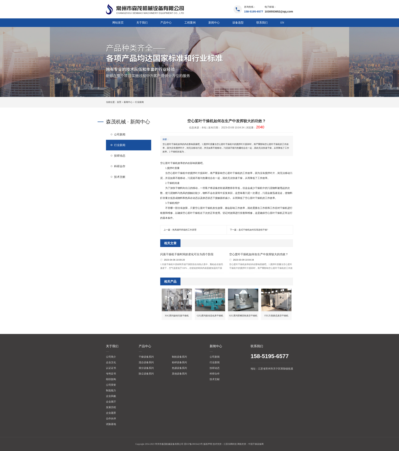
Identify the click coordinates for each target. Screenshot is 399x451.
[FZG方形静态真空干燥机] (276, 299)
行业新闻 (139, 102)
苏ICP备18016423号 (193, 444)
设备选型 (238, 22)
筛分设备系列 (146, 368)
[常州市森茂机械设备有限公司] (145, 9)
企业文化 (111, 362)
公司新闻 (119, 134)
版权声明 (207, 444)
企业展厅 (111, 401)
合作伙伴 (111, 418)
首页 (119, 102)
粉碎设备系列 (179, 362)
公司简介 (111, 356)
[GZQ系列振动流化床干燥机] (210, 299)
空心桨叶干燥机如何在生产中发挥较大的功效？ (258, 254)
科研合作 (119, 166)
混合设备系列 (146, 362)
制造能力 (111, 390)
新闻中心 (214, 22)
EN (282, 22)
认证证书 (111, 368)
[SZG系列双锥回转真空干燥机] (243, 299)
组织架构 (111, 379)
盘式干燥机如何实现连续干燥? (253, 230)
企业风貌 (111, 396)
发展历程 (111, 407)
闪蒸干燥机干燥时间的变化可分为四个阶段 (187, 254)
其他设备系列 (179, 373)
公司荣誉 (111, 385)
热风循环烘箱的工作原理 (184, 230)
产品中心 (166, 22)
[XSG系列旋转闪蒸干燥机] (177, 299)
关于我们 (142, 22)
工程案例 (190, 22)
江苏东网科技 (230, 444)
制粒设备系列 (179, 356)
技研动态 (119, 155)
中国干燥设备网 (256, 444)
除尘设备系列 (146, 373)
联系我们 (262, 22)
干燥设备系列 (146, 356)
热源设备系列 (179, 368)
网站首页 (118, 22)
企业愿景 (111, 413)
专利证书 (111, 373)
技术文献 (119, 176)
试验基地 (111, 424)
